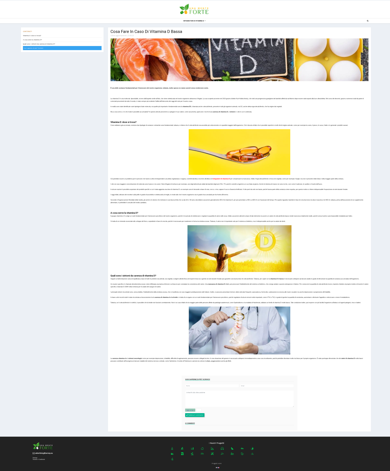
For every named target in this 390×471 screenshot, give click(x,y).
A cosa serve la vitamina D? (32, 40)
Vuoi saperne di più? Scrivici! (33, 48)
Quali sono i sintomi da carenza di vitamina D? (39, 44)
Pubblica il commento (195, 415)
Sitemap (35, 457)
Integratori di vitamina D (193, 21)
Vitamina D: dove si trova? (32, 35)
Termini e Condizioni (39, 459)
